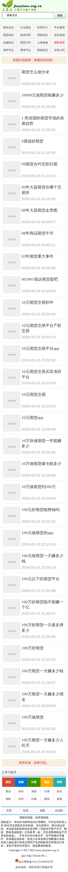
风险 (34, 791)
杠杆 (21, 799)
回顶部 (59, 810)
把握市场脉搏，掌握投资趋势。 (34, 60)
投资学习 (42, 27)
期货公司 (25, 42)
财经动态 (8, 27)
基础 (46, 782)
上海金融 (42, 42)
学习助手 (11, 772)
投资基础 (59, 35)
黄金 (8, 791)
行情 (46, 791)
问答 (34, 782)
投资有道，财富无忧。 (34, 762)
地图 (42, 810)
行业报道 (25, 27)
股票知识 (42, 50)
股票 (21, 782)
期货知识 (8, 35)
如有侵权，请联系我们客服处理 (34, 867)
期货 (8, 782)
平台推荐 (59, 27)
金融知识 (8, 42)
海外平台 (8, 50)
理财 (59, 782)
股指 (46, 799)
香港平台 (25, 50)
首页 (9, 810)
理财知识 (42, 35)
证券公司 (59, 50)
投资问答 (25, 35)
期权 (8, 799)
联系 (25, 810)
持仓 (59, 791)
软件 (21, 791)
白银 (34, 799)
